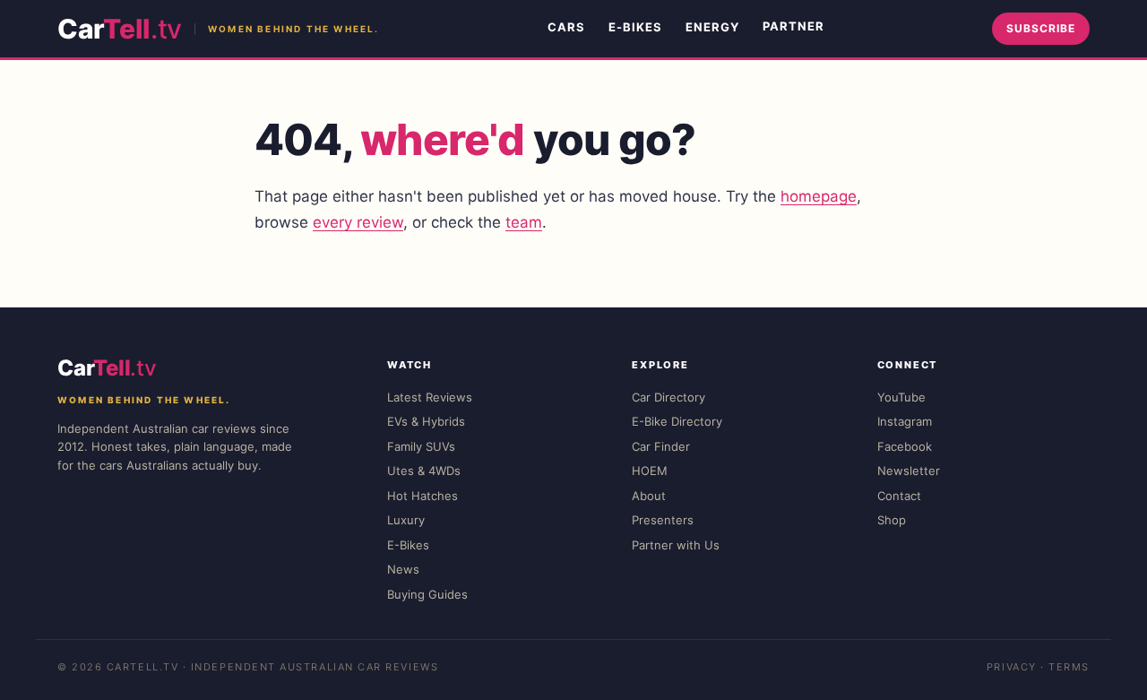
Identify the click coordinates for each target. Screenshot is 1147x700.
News (403, 569)
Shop (891, 520)
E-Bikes (635, 27)
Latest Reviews (429, 397)
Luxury (406, 520)
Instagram (904, 421)
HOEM (650, 470)
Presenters (663, 520)
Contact (899, 495)
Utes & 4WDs (424, 470)
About (649, 495)
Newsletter (908, 470)
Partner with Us (676, 545)
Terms (1069, 667)
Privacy (1012, 667)
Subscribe (1040, 28)
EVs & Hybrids (426, 421)
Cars (566, 27)
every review (358, 222)
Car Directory (668, 397)
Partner (793, 26)
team (523, 222)
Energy (712, 27)
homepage (818, 196)
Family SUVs (421, 446)
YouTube (901, 397)
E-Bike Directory (677, 421)
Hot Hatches (422, 495)
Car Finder (661, 446)
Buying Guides (427, 594)
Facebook (904, 446)
